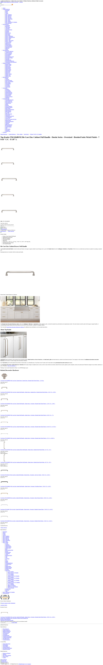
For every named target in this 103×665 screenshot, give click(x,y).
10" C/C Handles (11, 584)
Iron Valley (7, 112)
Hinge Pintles (7, 35)
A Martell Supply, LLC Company (24, 663)
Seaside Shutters (8, 126)
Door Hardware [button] (6, 50)
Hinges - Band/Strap (9, 36)
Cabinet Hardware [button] (6, 9)
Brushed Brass (8, 552)
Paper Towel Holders (9, 81)
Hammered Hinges (8, 107)
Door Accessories (8, 53)
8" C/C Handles (11, 581)
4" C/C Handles (11, 573)
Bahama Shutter (8, 64)
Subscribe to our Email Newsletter (6, 620)
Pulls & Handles (8, 44)
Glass (6, 556)
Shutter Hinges (8, 67)
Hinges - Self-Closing (9, 40)
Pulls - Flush (7, 20)
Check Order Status (6, 643)
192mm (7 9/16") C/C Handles (13, 580)
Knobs (6, 12)
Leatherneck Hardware (9, 116)
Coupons (21, 2)
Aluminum (7, 544)
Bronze (6, 551)
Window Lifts (7, 75)
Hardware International (9, 109)
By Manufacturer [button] (6, 98)
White (6, 591)
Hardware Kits (8, 32)
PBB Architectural (8, 124)
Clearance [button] (5, 132)
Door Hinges (7, 55)
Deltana (6, 104)
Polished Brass (8, 566)
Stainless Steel (8, 588)
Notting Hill (7, 122)
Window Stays (8, 76)
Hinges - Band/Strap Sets (10, 37)
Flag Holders (7, 90)
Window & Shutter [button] (6, 63)
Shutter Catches (8, 65)
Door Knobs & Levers (9, 56)
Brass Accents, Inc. (8, 102)
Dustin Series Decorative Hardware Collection (15, 327)
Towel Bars (7, 84)
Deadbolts (7, 31)
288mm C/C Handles (12, 585)
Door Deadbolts (8, 54)
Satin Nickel (7, 570)
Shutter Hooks (8, 68)
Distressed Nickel (8, 555)
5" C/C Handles (11, 574)
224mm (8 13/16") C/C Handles (14, 582)
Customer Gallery (3, 605)
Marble (6, 561)
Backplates (7, 10)
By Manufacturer (6, 635)
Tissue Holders (8, 83)
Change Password (6, 647)
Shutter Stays (7, 72)
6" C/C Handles (11, 577)
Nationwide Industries (9, 121)
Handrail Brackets (8, 92)
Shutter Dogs (7, 66)
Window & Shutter (6, 632)
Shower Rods (7, 82)
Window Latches (8, 73)
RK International (8, 125)
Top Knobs (7, 130)
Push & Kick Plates (9, 57)
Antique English (8, 546)
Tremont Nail (7, 131)
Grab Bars (7, 79)
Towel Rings (7, 85)
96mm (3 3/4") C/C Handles (13, 572)
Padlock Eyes (7, 43)
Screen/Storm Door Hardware (11, 62)
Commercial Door (8, 52)
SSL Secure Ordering (7, 655)
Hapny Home (7, 108)
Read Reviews (3, 231)
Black (6, 549)
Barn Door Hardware (9, 51)
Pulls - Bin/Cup (8, 16)
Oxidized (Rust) (8, 564)
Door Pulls (7, 58)
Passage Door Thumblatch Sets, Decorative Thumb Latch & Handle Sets (14, 618)
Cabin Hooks (7, 27)
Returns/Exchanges (6, 649)
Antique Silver (8, 547)
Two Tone (7, 590)
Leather (6, 560)
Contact (4, 657)
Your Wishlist (5, 645)
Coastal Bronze (8, 103)
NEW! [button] (4, 8)
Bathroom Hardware (7, 631)
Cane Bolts (7, 28)
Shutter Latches (8, 69)
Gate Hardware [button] (6, 24)
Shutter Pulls (7, 71)
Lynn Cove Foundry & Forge (10, 119)
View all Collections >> (11, 365)
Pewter (6, 565)
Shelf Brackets (8, 95)
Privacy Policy (5, 656)
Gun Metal (7, 558)
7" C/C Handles (11, 579)
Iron (6, 559)
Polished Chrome (8, 567)
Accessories (5, 634)
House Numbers (8, 94)
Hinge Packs (7, 34)
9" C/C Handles (11, 583)
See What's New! (6, 638)
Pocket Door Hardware (9, 61)
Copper (6, 554)
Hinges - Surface (8, 41)
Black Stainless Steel (9, 550)
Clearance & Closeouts (7, 636)
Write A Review (11, 231)
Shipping (4, 654)
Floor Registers (8, 91)
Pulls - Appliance (8, 14)
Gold (6, 557)
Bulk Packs (7, 26)
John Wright (7, 114)
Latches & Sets (8, 42)
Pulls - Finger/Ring (8, 18)
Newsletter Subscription (7, 648)
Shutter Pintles (8, 70)
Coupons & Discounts (7, 637)
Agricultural (7, 25)
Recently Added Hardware (5, 619)
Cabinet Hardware (6, 630)
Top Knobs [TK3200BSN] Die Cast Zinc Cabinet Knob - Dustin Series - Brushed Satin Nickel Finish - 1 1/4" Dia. (22, 380)
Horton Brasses (8, 110)
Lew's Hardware (8, 117)
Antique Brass (8, 545)
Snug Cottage (7, 129)
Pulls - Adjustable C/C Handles (11, 22)
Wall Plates (7, 97)
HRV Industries (8, 111)
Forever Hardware (8, 106)
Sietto (6, 127)
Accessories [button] (5, 87)
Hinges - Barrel (8, 38)
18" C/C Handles (11, 587)
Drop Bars (7, 30)
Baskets (6, 78)
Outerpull (7, 123)
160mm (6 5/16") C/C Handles (13, 578)
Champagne (7, 553)
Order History (5, 644)
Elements (7, 105)
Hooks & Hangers (8, 80)
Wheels (6, 49)
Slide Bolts (7, 48)
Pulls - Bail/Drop (8, 15)
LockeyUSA (7, 118)
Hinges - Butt (7, 39)
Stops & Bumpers (8, 46)
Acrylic (6, 543)
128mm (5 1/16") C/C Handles (13, 576)
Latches (6, 13)
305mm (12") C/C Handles (13, 586)
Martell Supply (8, 120)
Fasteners (7, 89)
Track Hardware (8, 23)
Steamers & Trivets (8, 96)
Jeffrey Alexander (8, 113)
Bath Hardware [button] (6, 77)
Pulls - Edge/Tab (8, 17)
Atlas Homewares (8, 100)
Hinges (6, 11)
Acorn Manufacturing (9, 99)
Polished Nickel (8, 568)
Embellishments (8, 59)
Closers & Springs (8, 29)
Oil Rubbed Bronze (9, 563)
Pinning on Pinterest (6, 653)
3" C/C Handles (11, 571)
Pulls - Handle (8, 21)
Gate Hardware (6, 633)
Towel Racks (7, 86)
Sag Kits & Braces (8, 45)
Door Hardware (6, 628)
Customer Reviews (6, 639)
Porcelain (7, 569)
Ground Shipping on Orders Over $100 (9, 2)
